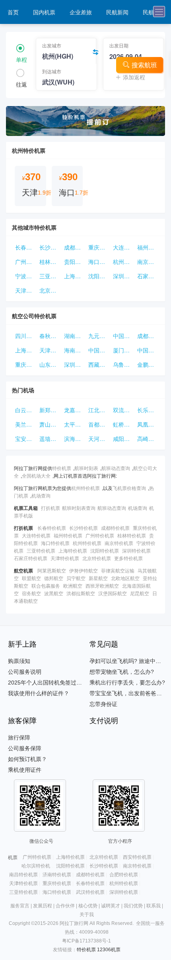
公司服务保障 (24, 748)
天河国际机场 (98, 439)
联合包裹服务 (45, 585)
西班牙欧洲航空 (102, 585)
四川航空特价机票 (25, 336)
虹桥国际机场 (123, 424)
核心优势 (87, 906)
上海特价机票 (74, 276)
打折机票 (50, 507)
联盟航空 (31, 577)
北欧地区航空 (125, 577)
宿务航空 (31, 593)
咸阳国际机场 (123, 439)
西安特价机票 (137, 857)
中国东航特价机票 (147, 350)
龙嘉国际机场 (74, 410)
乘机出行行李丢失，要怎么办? (127, 682)
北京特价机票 (49, 290)
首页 (13, 12)
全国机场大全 (36, 475)
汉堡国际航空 (112, 593)
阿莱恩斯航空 (51, 570)
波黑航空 (53, 593)
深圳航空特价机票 (74, 364)
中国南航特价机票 (98, 350)
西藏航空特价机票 (98, 364)
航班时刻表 (86, 467)
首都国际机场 (98, 424)
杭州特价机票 (123, 262)
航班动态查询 (115, 467)
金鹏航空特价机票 (147, 364)
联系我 (153, 906)
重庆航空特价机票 (25, 364)
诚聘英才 (110, 906)
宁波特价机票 (25, 276)
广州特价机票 (25, 262)
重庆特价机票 (98, 247)
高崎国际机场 (147, 439)
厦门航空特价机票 (123, 350)
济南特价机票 (57, 874)
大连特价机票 (123, 247)
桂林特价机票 (49, 262)
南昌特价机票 (23, 874)
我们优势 (133, 906)
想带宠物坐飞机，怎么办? (121, 672)
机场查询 (41, 495)
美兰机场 (25, 424)
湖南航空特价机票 (74, 336)
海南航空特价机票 (74, 350)
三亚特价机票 (49, 276)
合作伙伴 (65, 906)
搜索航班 (144, 64)
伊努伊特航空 (83, 570)
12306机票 (108, 949)
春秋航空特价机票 (49, 336)
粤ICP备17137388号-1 (86, 941)
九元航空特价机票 (98, 336)
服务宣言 (19, 906)
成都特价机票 (74, 247)
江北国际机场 (98, 410)
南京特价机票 (147, 262)
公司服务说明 (24, 672)
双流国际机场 (123, 410)
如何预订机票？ (27, 759)
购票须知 (19, 661)
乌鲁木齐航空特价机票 (123, 364)
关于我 (87, 914)
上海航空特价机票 (25, 350)
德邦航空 (53, 577)
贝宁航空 (76, 577)
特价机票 (61, 467)
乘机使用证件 (24, 770)
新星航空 (98, 577)
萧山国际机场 (49, 424)
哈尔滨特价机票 (38, 866)
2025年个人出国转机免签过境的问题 (53, 682)
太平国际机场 (74, 424)
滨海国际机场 (74, 439)
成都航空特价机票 (147, 336)
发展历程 (42, 906)
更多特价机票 (128, 558)
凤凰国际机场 (147, 424)
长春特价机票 (25, 247)
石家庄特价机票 (147, 276)
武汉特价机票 (90, 892)
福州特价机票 (147, 247)
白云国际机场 (25, 410)
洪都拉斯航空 (80, 593)
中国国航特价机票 (123, 336)
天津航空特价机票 (49, 350)
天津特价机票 (25, 290)
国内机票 (44, 12)
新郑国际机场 (49, 410)
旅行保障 (19, 737)
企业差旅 (81, 12)
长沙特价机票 (49, 247)
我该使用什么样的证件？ (38, 693)
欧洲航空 (72, 585)
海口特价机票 (98, 262)
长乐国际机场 (147, 410)
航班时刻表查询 (78, 507)
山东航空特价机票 (49, 364)
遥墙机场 (49, 439)
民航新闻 (117, 12)
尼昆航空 (139, 593)
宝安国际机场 (25, 439)
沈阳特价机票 (98, 276)
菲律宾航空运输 (117, 570)
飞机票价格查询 (129, 487)
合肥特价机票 (123, 874)
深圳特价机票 (123, 276)
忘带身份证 (103, 704)
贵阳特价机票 (74, 262)
